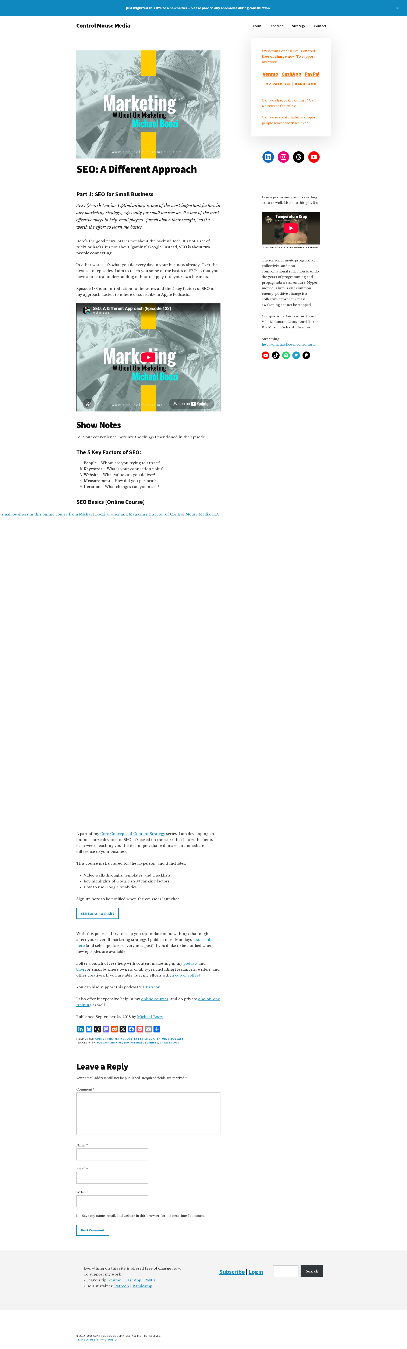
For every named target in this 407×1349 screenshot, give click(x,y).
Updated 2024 (169, 1042)
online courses (154, 999)
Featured (162, 1038)
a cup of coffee (185, 975)
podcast (190, 963)
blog (80, 969)
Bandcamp (305, 84)
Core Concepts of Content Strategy (132, 834)
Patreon (153, 987)
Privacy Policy (107, 1339)
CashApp (291, 74)
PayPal (312, 74)
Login (256, 1271)
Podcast (177, 1038)
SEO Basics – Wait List (97, 913)
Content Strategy (140, 1038)
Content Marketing (110, 1038)
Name (82, 1145)
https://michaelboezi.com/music (288, 344)
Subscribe (232, 1271)
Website (82, 1192)
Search (312, 1271)
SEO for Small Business (141, 1042)
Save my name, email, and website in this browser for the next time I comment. (144, 1216)
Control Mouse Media (103, 25)
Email (82, 1169)
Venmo (270, 74)
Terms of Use (85, 1339)
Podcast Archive (109, 1042)
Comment (85, 1089)
